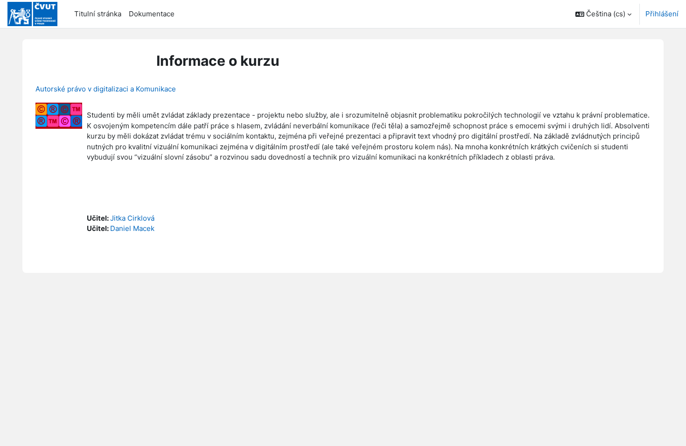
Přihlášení (662, 13)
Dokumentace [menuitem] (152, 13)
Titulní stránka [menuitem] (97, 13)
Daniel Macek (132, 228)
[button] (603, 14)
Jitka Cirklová (132, 218)
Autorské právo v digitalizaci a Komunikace (105, 88)
